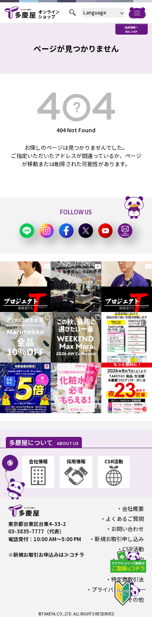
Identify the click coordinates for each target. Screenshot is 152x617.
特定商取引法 (127, 579)
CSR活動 (133, 549)
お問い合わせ (127, 529)
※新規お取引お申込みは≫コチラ (46, 554)
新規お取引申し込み (119, 539)
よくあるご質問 (125, 518)
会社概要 (133, 508)
